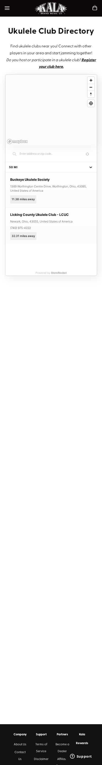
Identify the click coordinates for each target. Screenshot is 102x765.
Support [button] (41, 734)
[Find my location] (91, 103)
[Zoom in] (91, 80)
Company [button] (20, 734)
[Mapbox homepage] (17, 141)
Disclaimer (41, 759)
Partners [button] (62, 734)
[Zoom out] (91, 87)
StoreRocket (59, 272)
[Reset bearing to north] (91, 94)
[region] (51, 110)
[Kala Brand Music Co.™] (51, 8)
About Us (20, 744)
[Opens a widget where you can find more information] (81, 757)
